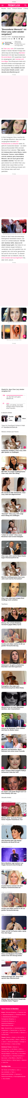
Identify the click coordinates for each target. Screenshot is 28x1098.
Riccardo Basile (6, 57)
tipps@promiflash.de (10, 427)
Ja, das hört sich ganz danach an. (13, 397)
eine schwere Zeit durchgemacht (12, 258)
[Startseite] (14, 5)
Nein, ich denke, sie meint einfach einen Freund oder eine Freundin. (14, 406)
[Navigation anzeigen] (2, 5)
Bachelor (22, 53)
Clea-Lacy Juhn (8, 48)
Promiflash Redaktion (18, 36)
